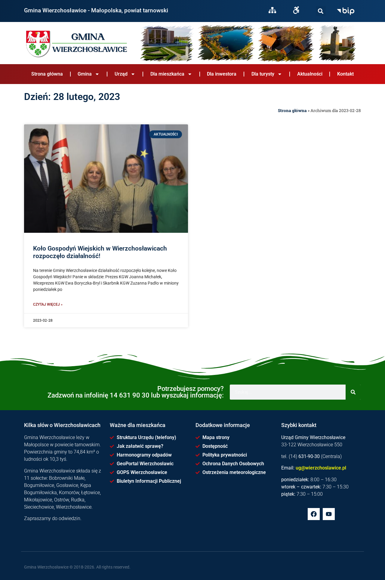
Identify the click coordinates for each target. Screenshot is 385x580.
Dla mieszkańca (167, 74)
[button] (321, 11)
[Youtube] (329, 514)
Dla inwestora (221, 74)
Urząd (121, 74)
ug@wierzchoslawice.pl (321, 468)
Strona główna (47, 74)
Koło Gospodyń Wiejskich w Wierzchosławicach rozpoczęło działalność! (100, 252)
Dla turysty (262, 74)
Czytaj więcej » (48, 304)
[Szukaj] (321, 11)
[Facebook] (314, 514)
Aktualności (309, 74)
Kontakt (345, 74)
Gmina (85, 74)
